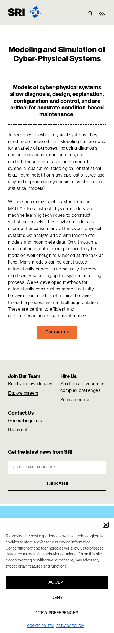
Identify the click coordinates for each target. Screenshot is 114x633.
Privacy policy (70, 626)
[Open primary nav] (101, 13)
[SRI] (25, 12)
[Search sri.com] (90, 13)
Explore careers (23, 393)
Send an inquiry (74, 399)
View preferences (57, 613)
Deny (57, 598)
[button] (105, 525)
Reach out (17, 429)
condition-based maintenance (55, 315)
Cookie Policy (40, 626)
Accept (57, 582)
